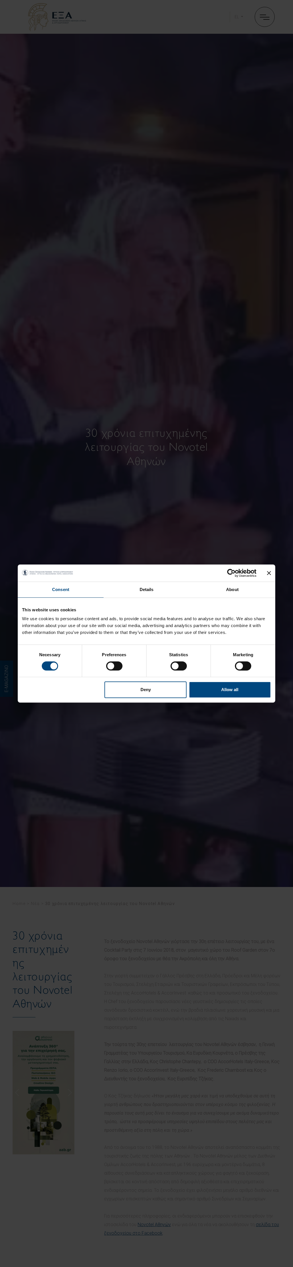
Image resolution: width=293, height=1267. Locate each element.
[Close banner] (269, 573)
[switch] (114, 666)
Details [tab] (147, 589)
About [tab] (232, 589)
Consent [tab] (60, 589)
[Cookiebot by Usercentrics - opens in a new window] (231, 573)
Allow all (229, 689)
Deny (145, 689)
